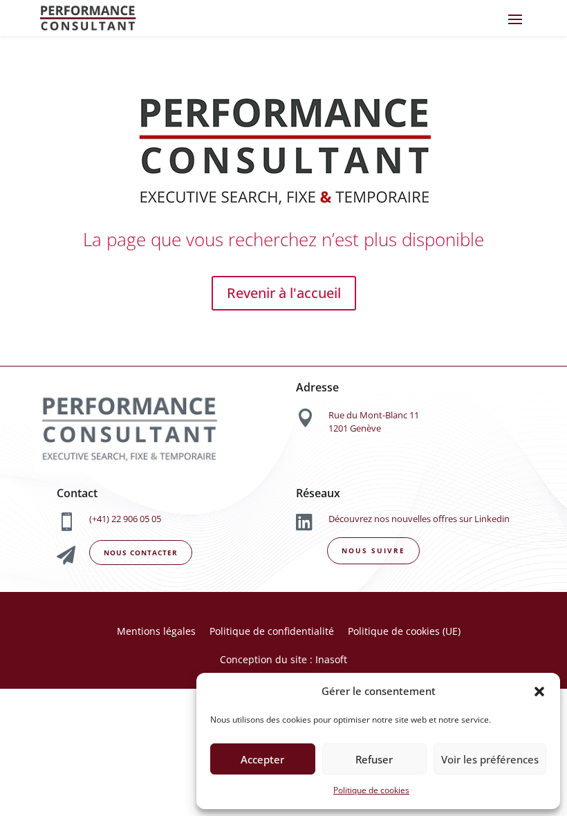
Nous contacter (141, 552)
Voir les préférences (490, 759)
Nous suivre (373, 550)
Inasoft (330, 659)
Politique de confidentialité (272, 631)
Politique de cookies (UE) (404, 631)
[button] (539, 691)
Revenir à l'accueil (284, 293)
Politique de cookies (371, 790)
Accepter (262, 759)
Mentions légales (156, 631)
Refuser (374, 759)
